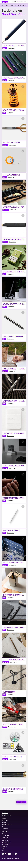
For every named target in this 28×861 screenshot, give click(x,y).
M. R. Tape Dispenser (10, 175)
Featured (5, 5)
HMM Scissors (8, 692)
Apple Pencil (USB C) (11, 530)
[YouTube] (9, 854)
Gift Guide (23, 1)
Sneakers (5, 840)
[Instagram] (5, 854)
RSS (3, 833)
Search (14, 1)
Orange (4, 846)
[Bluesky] (3, 854)
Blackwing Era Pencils (12, 789)
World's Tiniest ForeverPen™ (15, 498)
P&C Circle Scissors (11, 142)
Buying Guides (6, 824)
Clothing (13, 5)
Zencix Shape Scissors (12, 757)
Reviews (4, 822)
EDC (3, 851)
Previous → (21, 802)
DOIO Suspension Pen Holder (15, 110)
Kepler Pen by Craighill (12, 336)
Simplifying (16, 858)
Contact (5, 829)
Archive (4, 831)
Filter (18, 1)
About (4, 818)
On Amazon (5, 835)
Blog (3, 826)
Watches (21, 5)
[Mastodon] (16, 854)
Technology (6, 842)
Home (3, 849)
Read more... (11, 48)
